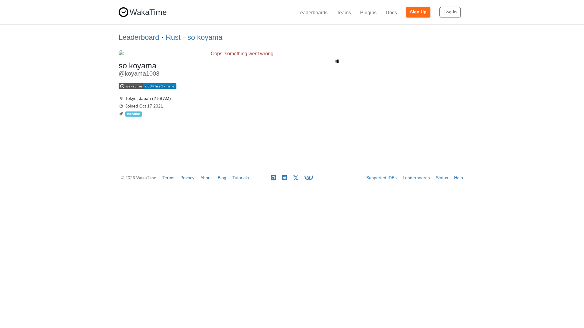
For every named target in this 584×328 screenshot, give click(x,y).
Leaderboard (139, 37)
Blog (222, 177)
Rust (173, 37)
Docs (391, 12)
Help (458, 177)
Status (442, 177)
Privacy (187, 177)
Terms (168, 177)
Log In (450, 11)
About (206, 177)
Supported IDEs (381, 177)
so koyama (204, 37)
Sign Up (418, 11)
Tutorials (240, 177)
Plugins (368, 12)
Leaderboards (312, 12)
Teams (344, 12)
